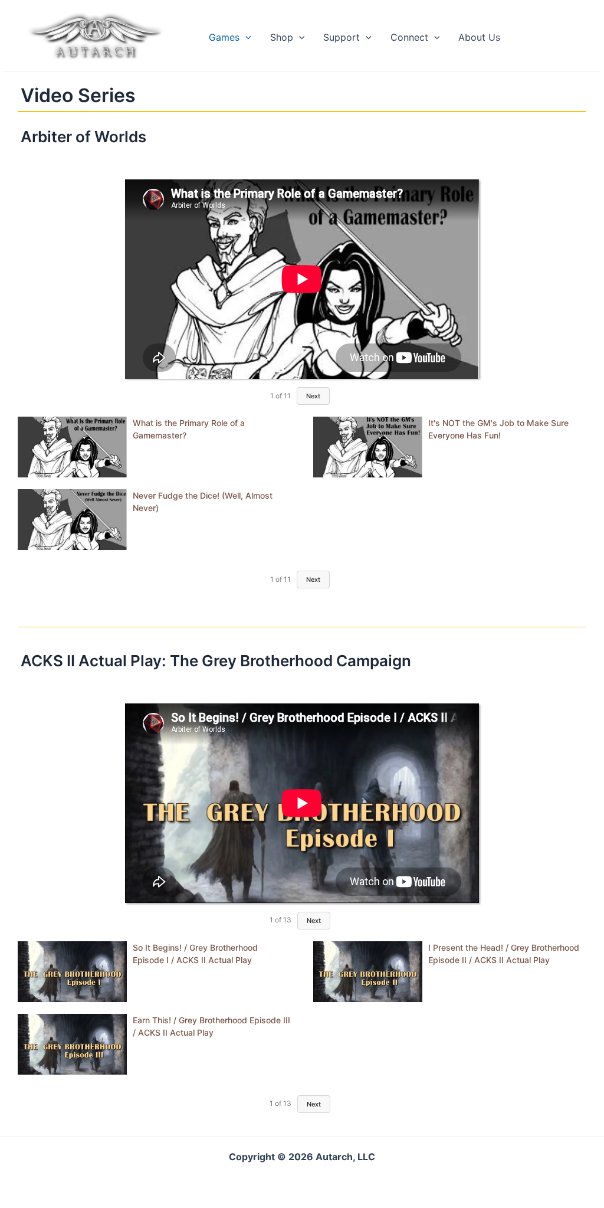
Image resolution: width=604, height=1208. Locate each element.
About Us (479, 37)
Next (313, 396)
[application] (245, 37)
